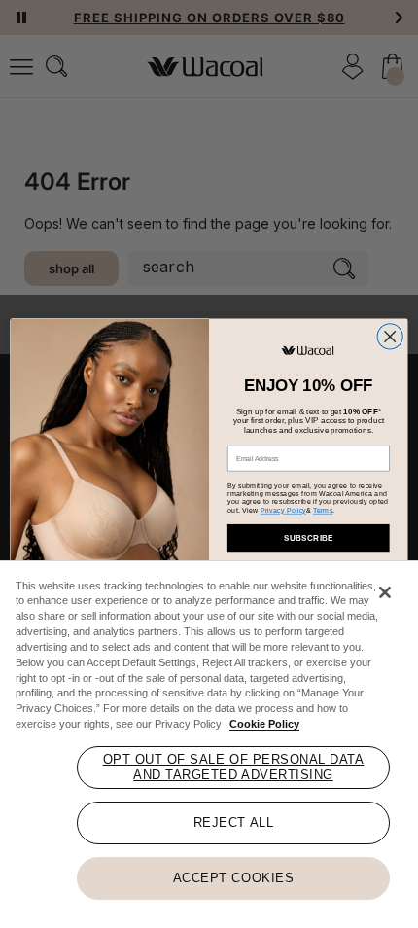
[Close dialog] (389, 336)
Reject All (233, 822)
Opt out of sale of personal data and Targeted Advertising (234, 767)
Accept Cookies (233, 878)
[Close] (385, 592)
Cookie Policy (264, 724)
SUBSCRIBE (308, 537)
